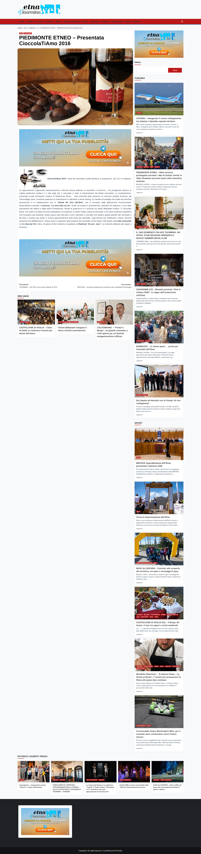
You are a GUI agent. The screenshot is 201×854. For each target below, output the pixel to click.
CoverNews (107, 850)
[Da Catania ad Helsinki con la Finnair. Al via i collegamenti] (159, 381)
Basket (163, 614)
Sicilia (58, 21)
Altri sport (146, 614)
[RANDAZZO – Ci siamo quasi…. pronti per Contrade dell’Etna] (159, 327)
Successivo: (104, 286)
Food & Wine (117, 21)
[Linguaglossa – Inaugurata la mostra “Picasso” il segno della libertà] (34, 771)
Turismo (49, 21)
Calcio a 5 (175, 614)
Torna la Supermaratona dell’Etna (153, 517)
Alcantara (139, 166)
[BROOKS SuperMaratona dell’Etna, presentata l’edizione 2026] (159, 444)
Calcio (169, 614)
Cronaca (39, 21)
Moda (127, 21)
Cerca (137, 62)
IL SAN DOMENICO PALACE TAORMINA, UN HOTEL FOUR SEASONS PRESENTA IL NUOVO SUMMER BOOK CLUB (158, 235)
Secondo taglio (148, 562)
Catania (139, 395)
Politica (30, 21)
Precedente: (38, 286)
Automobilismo (155, 614)
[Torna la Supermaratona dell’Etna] (159, 498)
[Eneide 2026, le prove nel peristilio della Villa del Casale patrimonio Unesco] (134, 771)
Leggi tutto (139, 133)
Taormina (139, 226)
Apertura (22, 322)
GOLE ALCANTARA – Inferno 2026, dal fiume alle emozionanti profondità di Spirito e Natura (167, 787)
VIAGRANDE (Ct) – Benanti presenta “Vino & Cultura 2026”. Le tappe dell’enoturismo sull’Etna (158, 292)
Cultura (105, 21)
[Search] (182, 21)
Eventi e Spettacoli (72, 21)
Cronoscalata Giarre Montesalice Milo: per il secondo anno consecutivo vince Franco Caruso (158, 734)
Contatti (136, 21)
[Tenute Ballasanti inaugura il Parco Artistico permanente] (75, 312)
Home (21, 21)
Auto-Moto (95, 21)
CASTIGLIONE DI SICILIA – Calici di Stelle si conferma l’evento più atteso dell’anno (35, 330)
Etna (21, 33)
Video (156, 616)
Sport (85, 21)
